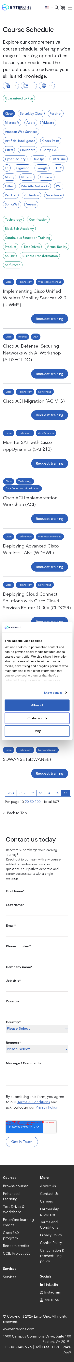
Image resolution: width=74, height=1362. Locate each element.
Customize (34, 718)
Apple (30, 123)
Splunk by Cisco (31, 113)
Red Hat (11, 195)
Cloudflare (27, 150)
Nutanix (27, 177)
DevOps (38, 159)
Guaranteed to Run (19, 98)
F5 (7, 168)
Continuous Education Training (27, 238)
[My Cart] (63, 7)
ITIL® (58, 168)
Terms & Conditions (33, 1102)
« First (11, 793)
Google (42, 168)
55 (57, 793)
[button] (49, 7)
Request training (49, 318)
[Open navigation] (70, 7)
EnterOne (59, 159)
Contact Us (49, 1193)
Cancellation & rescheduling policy (52, 1255)
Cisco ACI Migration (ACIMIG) (34, 401)
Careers (46, 1201)
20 (27, 802)
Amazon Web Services (21, 132)
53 (40, 793)
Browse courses (15, 1186)
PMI (58, 186)
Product (10, 247)
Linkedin (51, 1284)
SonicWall (12, 204)
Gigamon (22, 168)
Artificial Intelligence (20, 141)
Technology (13, 219)
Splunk (10, 256)
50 (32, 802)
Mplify (9, 177)
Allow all (37, 705)
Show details (53, 692)
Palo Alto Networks (35, 186)
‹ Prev (22, 793)
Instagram (52, 1292)
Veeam (31, 204)
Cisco (9, 113)
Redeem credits (16, 1246)
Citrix (9, 150)
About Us (48, 1186)
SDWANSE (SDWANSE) (27, 759)
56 (65, 793)
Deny (37, 731)
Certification (38, 219)
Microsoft (12, 123)
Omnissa (46, 177)
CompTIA (49, 150)
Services (9, 1277)
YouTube (51, 1300)
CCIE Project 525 (17, 1253)
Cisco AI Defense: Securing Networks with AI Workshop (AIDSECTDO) (32, 352)
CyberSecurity (15, 159)
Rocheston (31, 195)
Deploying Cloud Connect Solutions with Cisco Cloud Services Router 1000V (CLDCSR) (37, 600)
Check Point (50, 141)
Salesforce (54, 195)
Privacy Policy (46, 1107)
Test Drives (31, 247)
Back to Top (17, 813)
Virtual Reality (57, 247)
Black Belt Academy (19, 229)
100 (38, 802)
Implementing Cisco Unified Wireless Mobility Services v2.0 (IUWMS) (34, 297)
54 (49, 793)
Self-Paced (13, 265)
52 (32, 793)
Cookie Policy (51, 1243)
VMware (48, 123)
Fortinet (56, 113)
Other (9, 186)
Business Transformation (40, 256)
